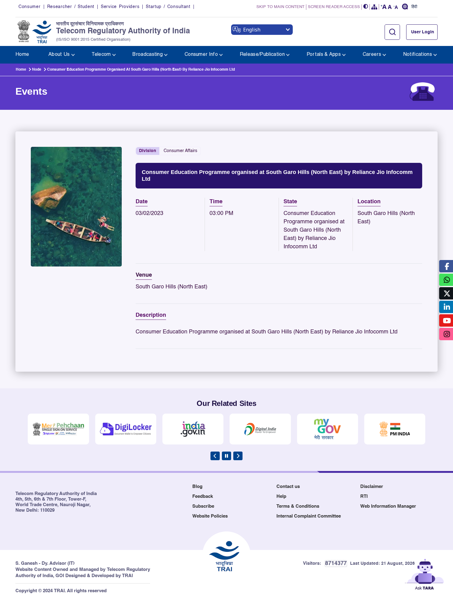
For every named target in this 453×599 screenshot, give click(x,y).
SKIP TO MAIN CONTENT (280, 7)
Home (21, 70)
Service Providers (120, 7)
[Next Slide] (238, 456)
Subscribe (203, 506)
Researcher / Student (70, 7)
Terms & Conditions (297, 506)
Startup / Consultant (168, 7)
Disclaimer (371, 486)
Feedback (202, 496)
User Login (422, 32)
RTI (364, 496)
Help (281, 496)
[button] (366, 7)
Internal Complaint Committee (308, 516)
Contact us (288, 486)
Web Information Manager (388, 506)
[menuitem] (22, 55)
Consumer (29, 7)
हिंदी (414, 7)
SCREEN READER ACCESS (334, 7)
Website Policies (210, 516)
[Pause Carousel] (226, 456)
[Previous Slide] (215, 456)
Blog (197, 486)
